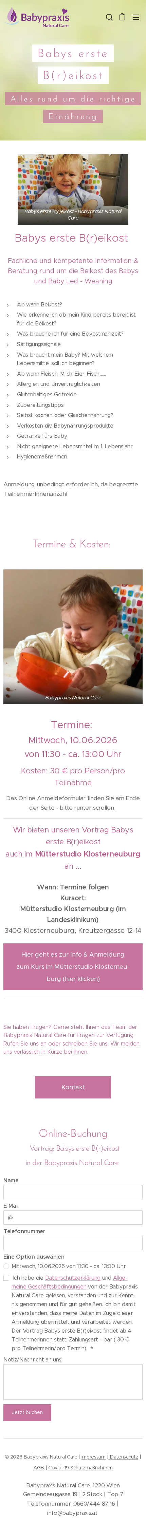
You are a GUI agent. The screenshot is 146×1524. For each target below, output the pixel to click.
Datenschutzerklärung (73, 1278)
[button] (108, 16)
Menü (136, 17)
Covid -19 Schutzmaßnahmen (80, 1468)
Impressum (93, 1457)
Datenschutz (123, 1457)
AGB (38, 1468)
